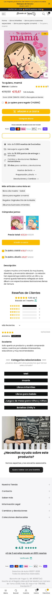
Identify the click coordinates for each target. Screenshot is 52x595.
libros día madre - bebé (14, 191)
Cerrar (49, 4)
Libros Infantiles (15, 20)
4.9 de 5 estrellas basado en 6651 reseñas (26, 553)
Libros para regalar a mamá (25, 23)
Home (4, 20)
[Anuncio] (25, 4)
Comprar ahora (26, 118)
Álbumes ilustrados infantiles (16, 204)
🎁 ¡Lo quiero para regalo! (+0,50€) (22, 102)
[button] (42, 86)
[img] (7, 332)
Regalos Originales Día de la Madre (19, 200)
